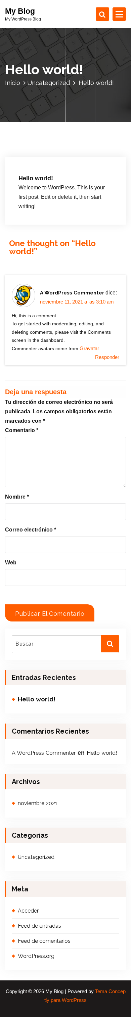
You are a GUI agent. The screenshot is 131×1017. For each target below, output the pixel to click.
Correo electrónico (30, 530)
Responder (107, 357)
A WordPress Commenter (72, 293)
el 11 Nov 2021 (41, 157)
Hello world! (36, 699)
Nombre (17, 497)
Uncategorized (48, 82)
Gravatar (89, 348)
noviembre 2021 (37, 803)
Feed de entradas (39, 926)
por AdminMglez (83, 157)
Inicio (12, 82)
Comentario (21, 430)
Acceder (28, 911)
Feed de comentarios (44, 941)
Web (10, 562)
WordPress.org (36, 956)
